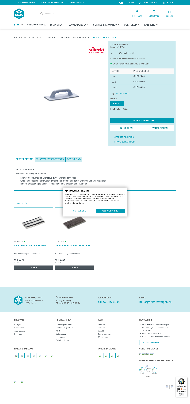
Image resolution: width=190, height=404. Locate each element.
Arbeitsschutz (19, 331)
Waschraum (19, 328)
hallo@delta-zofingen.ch (155, 301)
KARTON (117, 103)
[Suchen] (42, 13)
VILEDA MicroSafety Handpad (72, 245)
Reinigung (18, 325)
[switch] (181, 394)
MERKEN (128, 128)
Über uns (101, 325)
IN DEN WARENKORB (143, 121)
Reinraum (18, 334)
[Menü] (185, 378)
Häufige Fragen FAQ (64, 328)
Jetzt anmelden (150, 343)
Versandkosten (122, 94)
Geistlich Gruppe (63, 340)
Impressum (60, 337)
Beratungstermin (104, 334)
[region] (61, 88)
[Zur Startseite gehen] (19, 13)
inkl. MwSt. (126, 2)
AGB (58, 331)
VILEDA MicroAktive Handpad (31, 245)
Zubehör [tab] (22, 203)
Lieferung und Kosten (65, 325)
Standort (101, 328)
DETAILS (33, 267)
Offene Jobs (103, 337)
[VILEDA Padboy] (61, 94)
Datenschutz (61, 334)
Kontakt (101, 331)
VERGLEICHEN (160, 128)
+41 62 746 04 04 (109, 301)
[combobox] (78, 13)
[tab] (24, 159)
